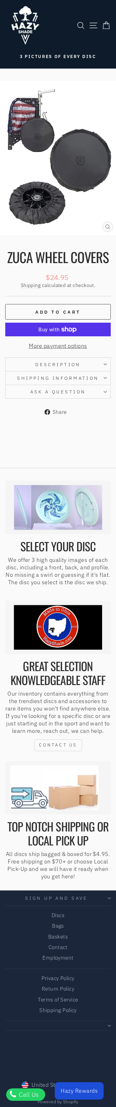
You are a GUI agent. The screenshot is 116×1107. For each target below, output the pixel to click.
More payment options (58, 345)
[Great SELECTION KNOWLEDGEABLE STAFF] (58, 627)
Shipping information (58, 378)
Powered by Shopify (58, 1102)
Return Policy (58, 988)
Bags (58, 925)
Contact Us (58, 745)
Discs (58, 915)
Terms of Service (58, 999)
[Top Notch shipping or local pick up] (58, 787)
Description (58, 364)
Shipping (31, 285)
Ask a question (58, 392)
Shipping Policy (58, 1010)
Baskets (58, 936)
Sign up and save (56, 898)
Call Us (28, 1094)
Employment (58, 957)
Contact (58, 947)
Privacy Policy (57, 978)
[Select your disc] (58, 507)
